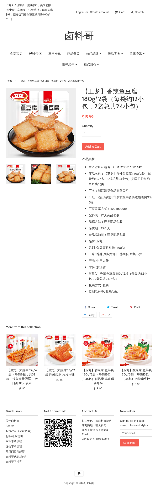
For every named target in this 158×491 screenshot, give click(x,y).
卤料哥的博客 (14, 461)
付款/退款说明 (14, 436)
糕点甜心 (90, 64)
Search (10, 426)
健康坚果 (136, 53)
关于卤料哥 (12, 421)
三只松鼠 (54, 53)
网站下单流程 (14, 441)
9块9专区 (35, 53)
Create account (99, 12)
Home (9, 80)
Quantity (87, 126)
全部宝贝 (16, 53)
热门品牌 (92, 53)
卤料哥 (79, 36)
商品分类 (73, 53)
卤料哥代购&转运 (16, 456)
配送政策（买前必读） (19, 431)
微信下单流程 (14, 446)
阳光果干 (68, 64)
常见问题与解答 (15, 451)
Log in (80, 12)
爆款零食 (114, 53)
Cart (121, 12)
